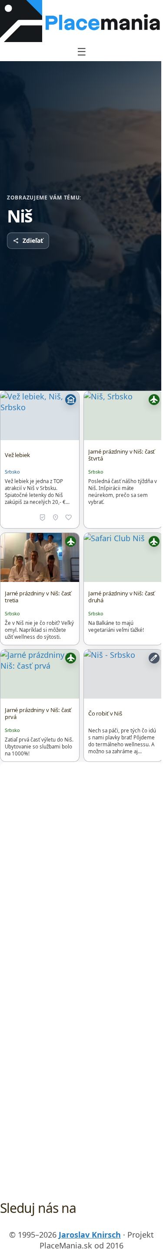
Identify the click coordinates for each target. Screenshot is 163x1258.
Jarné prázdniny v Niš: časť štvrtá (121, 455)
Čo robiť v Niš (105, 713)
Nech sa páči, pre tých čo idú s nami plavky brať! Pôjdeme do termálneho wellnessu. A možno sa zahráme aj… (122, 741)
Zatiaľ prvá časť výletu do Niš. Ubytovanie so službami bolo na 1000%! (39, 746)
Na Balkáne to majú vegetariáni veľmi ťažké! (116, 626)
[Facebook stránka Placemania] (64, 1223)
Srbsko (12, 471)
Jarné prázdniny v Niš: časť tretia (38, 597)
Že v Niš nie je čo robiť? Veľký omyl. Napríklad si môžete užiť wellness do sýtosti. (39, 630)
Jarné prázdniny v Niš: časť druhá (121, 597)
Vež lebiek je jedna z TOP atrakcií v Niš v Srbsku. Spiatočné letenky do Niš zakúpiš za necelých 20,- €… (37, 491)
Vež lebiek (17, 454)
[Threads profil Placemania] (81, 1223)
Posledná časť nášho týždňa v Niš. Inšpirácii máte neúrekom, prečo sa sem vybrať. (122, 491)
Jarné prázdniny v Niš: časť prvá (38, 713)
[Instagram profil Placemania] (98, 1223)
